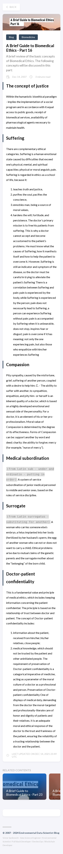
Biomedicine (28, 37)
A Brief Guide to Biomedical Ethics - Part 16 (30, 47)
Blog (11, 37)
